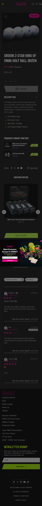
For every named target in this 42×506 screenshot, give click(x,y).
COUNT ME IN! (10, 260)
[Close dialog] (41, 241)
